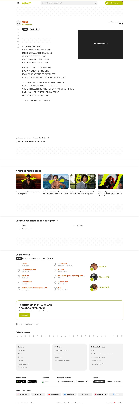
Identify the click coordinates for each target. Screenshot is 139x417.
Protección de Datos (98, 357)
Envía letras (58, 357)
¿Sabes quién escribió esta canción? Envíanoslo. (33, 138)
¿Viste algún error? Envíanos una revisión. (30, 141)
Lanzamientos (22, 367)
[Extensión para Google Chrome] (47, 381)
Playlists (20, 360)
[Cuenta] (121, 3)
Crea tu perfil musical (61, 350)
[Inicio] (17, 324)
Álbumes (21, 357)
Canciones (21, 350)
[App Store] (32, 381)
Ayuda (93, 350)
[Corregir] (18, 44)
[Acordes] (18, 38)
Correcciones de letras (62, 360)
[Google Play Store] (21, 381)
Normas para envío (97, 364)
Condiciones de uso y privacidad (102, 354)
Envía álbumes (59, 354)
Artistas (20, 354)
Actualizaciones (23, 364)
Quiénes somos (96, 360)
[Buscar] (95, 3)
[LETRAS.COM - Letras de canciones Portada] (26, 3)
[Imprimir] (18, 41)
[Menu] (18, 3)
